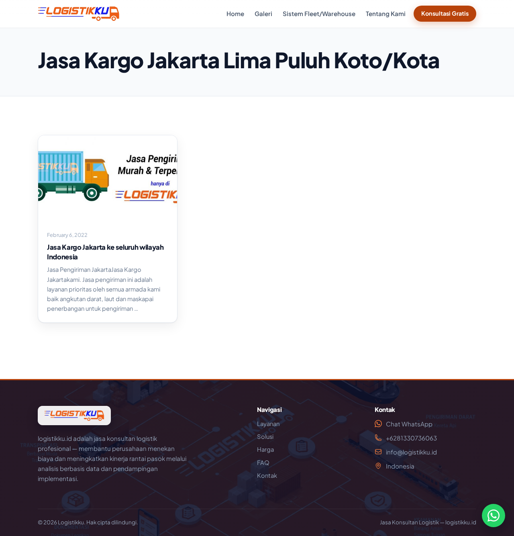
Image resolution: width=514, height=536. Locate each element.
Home (235, 13)
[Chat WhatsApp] (493, 515)
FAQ (263, 462)
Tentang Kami (386, 13)
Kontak (267, 475)
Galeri (263, 13)
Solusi (265, 436)
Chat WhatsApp (409, 424)
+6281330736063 (411, 438)
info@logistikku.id (411, 452)
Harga (265, 449)
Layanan (268, 423)
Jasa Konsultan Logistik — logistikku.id (428, 522)
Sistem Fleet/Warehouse (319, 13)
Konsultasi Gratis (445, 13)
